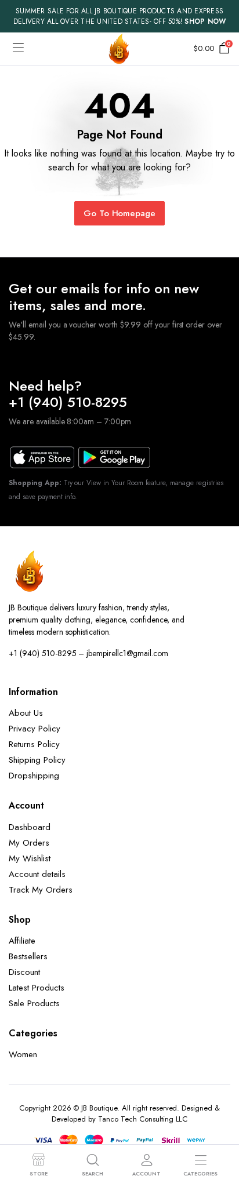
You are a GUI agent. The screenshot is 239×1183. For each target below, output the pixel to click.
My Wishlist (29, 858)
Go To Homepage (120, 213)
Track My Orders (41, 889)
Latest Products (36, 987)
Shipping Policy (37, 760)
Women (23, 1054)
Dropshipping (34, 775)
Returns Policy (34, 744)
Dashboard (29, 827)
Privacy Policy (34, 728)
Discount (24, 972)
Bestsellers (28, 956)
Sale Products (34, 1003)
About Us (26, 713)
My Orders (29, 842)
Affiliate (22, 940)
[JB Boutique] (119, 48)
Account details (37, 874)
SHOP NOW (205, 21)
